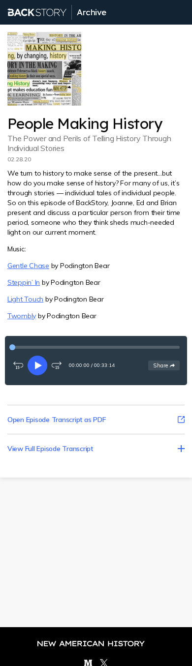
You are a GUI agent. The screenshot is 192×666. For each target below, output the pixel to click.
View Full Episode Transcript (50, 448)
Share (166, 365)
